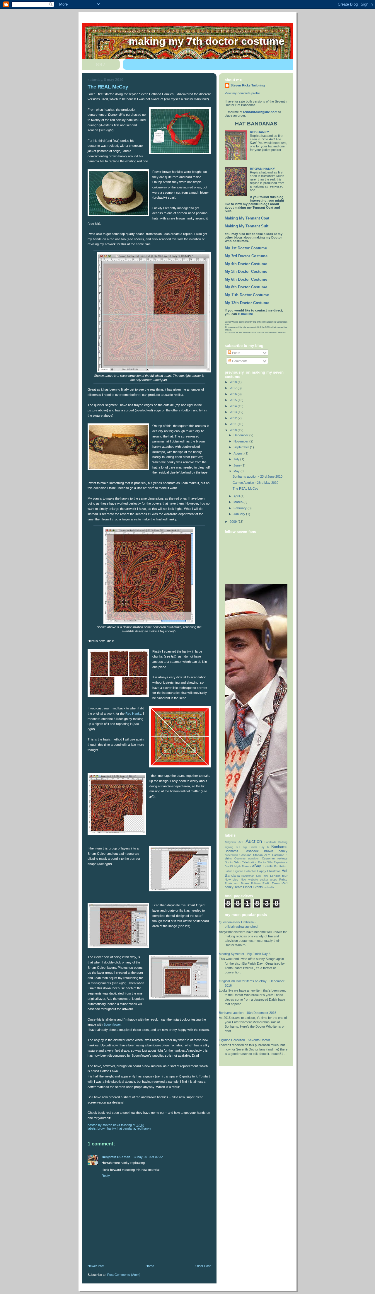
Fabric (228, 871)
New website (249, 879)
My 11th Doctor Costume (247, 295)
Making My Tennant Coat (247, 218)
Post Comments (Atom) (124, 1274)
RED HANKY (259, 132)
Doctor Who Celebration (241, 862)
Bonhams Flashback (242, 851)
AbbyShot (230, 842)
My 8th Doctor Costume (246, 287)
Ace (240, 842)
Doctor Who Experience (272, 862)
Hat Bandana (126, 1128)
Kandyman (247, 875)
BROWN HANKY (262, 169)
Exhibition (280, 866)
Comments (239, 361)
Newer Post (96, 1266)
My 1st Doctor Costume (246, 248)
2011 (234, 424)
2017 (234, 388)
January (239, 514)
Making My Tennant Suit (246, 226)
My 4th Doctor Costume (246, 264)
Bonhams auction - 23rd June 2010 (257, 476)
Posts (235, 353)
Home (150, 1266)
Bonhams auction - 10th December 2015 (247, 1012)
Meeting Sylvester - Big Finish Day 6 (244, 954)
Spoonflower (112, 1024)
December (241, 435)
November (241, 441)
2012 (234, 418)
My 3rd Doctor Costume (246, 256)
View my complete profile (242, 93)
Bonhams (279, 846)
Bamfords (270, 842)
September (241, 447)
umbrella (269, 887)
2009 (234, 521)
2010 (234, 430)
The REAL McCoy (245, 488)
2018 (234, 382)
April (237, 496)
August (238, 453)
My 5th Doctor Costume (246, 272)
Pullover (256, 883)
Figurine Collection (244, 871)
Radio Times (271, 883)
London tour (278, 875)
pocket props (268, 879)
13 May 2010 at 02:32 (147, 1157)
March (238, 502)
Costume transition (246, 858)
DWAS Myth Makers (238, 866)
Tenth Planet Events (248, 887)
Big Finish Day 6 (256, 847)
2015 (234, 400)
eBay (256, 866)
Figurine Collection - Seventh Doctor (244, 1040)
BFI (238, 847)
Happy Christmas (268, 871)
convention (231, 855)
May (237, 471)
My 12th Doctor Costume (247, 303)
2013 (234, 412)
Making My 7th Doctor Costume (206, 41)
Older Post (203, 1266)
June (237, 465)
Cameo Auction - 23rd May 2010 (255, 482)
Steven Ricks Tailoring (248, 85)
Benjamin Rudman (116, 1157)
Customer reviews (274, 858)
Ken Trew (262, 875)
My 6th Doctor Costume (246, 279)
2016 (234, 394)
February (240, 508)
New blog (231, 879)
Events (268, 866)
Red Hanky (133, 713)
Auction (254, 841)
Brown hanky (107, 1128)
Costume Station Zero (254, 855)
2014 (234, 406)
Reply (106, 1175)
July (236, 459)
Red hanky (144, 1128)
